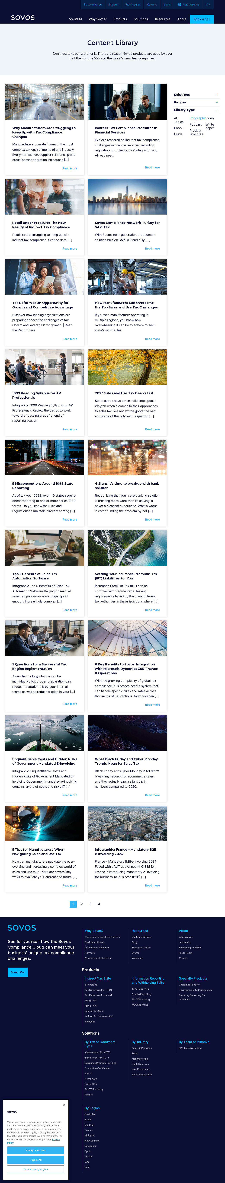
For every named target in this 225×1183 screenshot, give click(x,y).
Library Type (184, 110)
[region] (36, 1140)
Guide (178, 134)
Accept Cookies (36, 1150)
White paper (209, 126)
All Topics (179, 119)
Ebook (179, 128)
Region (180, 102)
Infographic (198, 118)
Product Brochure (196, 132)
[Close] (64, 1105)
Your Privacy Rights (35, 1169)
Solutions (182, 95)
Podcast (196, 124)
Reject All (36, 1159)
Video (209, 118)
